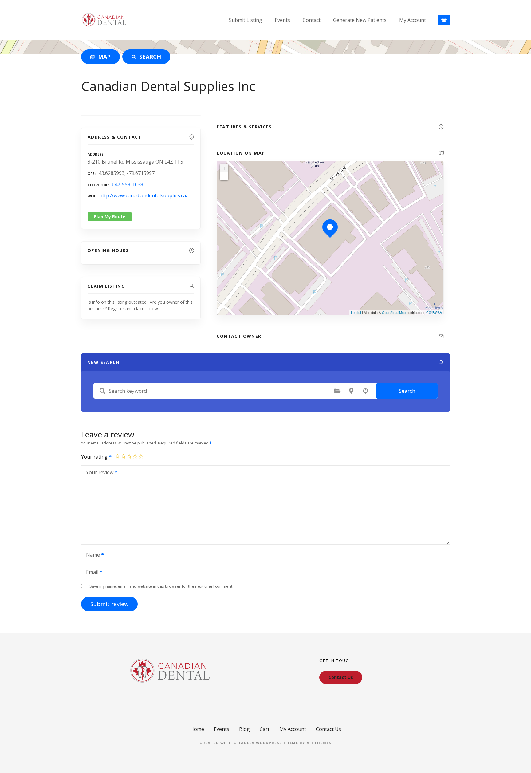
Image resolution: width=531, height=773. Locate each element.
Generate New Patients (360, 20)
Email (90, 573)
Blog (244, 729)
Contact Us (328, 729)
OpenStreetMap (394, 312)
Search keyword (102, 391)
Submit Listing (245, 20)
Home (197, 729)
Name (91, 555)
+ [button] (224, 168)
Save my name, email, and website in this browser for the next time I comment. (161, 586)
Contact (312, 20)
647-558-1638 (127, 184)
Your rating (95, 456)
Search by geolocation (365, 391)
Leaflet (356, 312)
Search (407, 390)
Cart (264, 729)
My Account (412, 20)
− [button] (224, 176)
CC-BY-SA (434, 312)
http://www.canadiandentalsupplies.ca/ (143, 195)
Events (282, 20)
